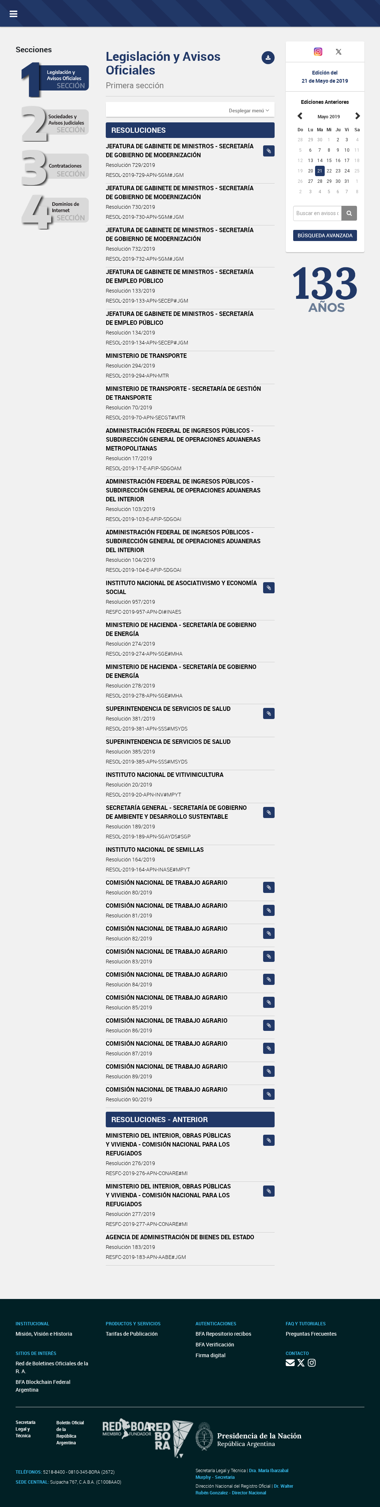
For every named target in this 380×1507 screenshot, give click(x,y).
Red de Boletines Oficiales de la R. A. (52, 1367)
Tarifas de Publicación (132, 1333)
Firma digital (211, 1355)
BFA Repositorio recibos (223, 1333)
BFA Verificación (215, 1344)
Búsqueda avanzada (325, 235)
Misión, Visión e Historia (44, 1333)
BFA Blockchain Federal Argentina (43, 1385)
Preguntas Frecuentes (311, 1333)
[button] (249, 110)
